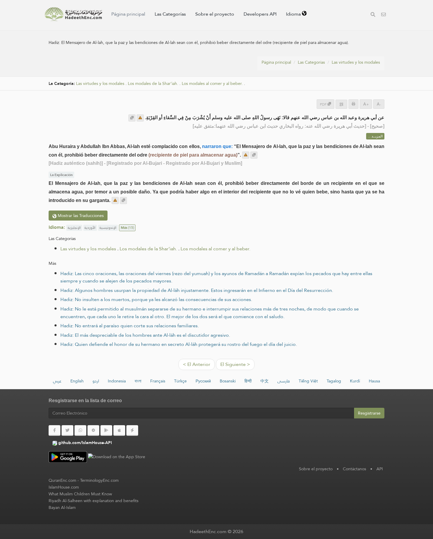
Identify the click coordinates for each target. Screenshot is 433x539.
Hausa (374, 381)
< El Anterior (196, 364)
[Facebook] (54, 430)
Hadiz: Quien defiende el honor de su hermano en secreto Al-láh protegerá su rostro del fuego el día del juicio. (178, 344)
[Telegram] (93, 430)
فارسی (283, 381)
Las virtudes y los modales (356, 62)
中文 (264, 381)
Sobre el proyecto (214, 14)
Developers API (260, 14)
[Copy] (131, 117)
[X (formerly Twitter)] (67, 430)
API (379, 469)
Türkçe (180, 381)
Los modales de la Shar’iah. (153, 83)
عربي (57, 381)
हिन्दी (248, 381)
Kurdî (355, 381)
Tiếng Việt (308, 381)
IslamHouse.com (64, 487)
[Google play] (106, 430)
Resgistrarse (369, 413)
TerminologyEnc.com (99, 480)
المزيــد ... (375, 136)
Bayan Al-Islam (62, 507)
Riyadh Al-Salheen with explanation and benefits (93, 501)
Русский (203, 381)
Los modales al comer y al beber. (212, 83)
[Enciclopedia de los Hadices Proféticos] (73, 14)
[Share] (341, 104)
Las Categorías (170, 14)
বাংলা (138, 381)
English (77, 381)
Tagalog (334, 381)
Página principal (128, 14)
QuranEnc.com (62, 480)
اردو (95, 381)
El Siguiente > (235, 364)
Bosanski (228, 381)
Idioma (294, 14)
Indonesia (117, 381)
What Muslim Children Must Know (80, 494)
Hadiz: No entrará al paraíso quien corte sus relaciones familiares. (129, 325)
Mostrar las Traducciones (80, 215)
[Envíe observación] (140, 117)
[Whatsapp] (80, 430)
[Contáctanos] (383, 15)
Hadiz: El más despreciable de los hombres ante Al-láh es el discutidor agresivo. (145, 335)
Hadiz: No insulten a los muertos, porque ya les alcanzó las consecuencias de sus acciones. (156, 299)
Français (157, 381)
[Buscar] (373, 15)
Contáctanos (354, 469)
